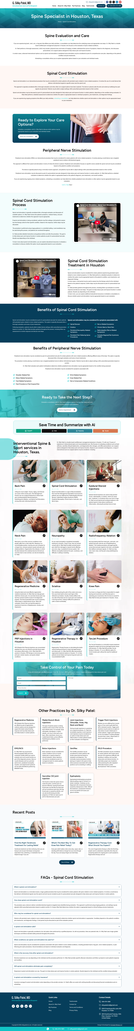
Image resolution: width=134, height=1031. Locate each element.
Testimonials (90, 6)
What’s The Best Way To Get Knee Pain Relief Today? (63, 844)
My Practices (76, 6)
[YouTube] (120, 2)
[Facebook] (107, 2)
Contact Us (72, 1004)
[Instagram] (110, 2)
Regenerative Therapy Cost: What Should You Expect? (100, 844)
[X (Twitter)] (113, 2)
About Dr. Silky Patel (64, 6)
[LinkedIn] (117, 2)
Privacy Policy (73, 1010)
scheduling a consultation (61, 98)
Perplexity (81, 431)
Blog (83, 6)
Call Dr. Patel (65, 185)
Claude (106, 431)
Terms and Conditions (76, 1007)
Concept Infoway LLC (116, 1025)
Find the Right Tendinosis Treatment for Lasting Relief (26, 844)
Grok (55, 431)
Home (54, 6)
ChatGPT (29, 431)
